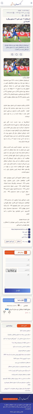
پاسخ (26, 313)
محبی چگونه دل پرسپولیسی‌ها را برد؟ (21, 343)
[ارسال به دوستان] (28, 15)
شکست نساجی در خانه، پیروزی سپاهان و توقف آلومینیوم (16, 379)
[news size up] (12, 54)
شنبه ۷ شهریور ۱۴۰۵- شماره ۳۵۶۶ (21, 359)
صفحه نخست (25, 10)
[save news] (26, 16)
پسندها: (26, 234)
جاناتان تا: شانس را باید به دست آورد (21, 347)
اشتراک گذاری (25, 237)
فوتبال (19, 10)
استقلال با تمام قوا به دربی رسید (22, 363)
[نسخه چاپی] (23, 16)
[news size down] (21, 54)
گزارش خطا (25, 232)
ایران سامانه (13, 412)
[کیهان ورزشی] (17, 2)
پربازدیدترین (9, 326)
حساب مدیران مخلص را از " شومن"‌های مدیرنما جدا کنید (16, 339)
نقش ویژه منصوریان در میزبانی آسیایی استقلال (19, 367)
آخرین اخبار (24, 326)
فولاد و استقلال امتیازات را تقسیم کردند (21, 375)
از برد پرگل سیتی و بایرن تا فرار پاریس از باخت (19, 371)
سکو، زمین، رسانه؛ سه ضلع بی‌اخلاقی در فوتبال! (19, 335)
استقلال (19, 242)
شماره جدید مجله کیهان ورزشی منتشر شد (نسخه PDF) (17, 355)
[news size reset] (16, 54)
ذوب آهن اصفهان (10, 242)
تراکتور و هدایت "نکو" (25, 331)
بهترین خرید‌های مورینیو (24, 351)
